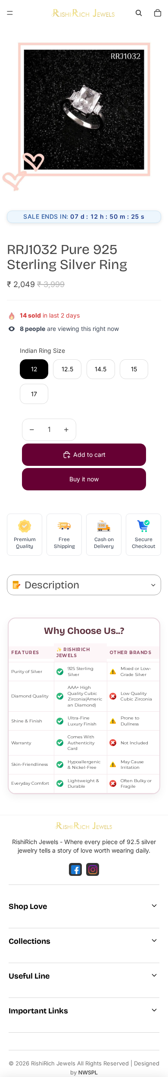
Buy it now (84, 479)
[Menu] (10, 13)
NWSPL (88, 1072)
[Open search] (138, 12)
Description (52, 585)
